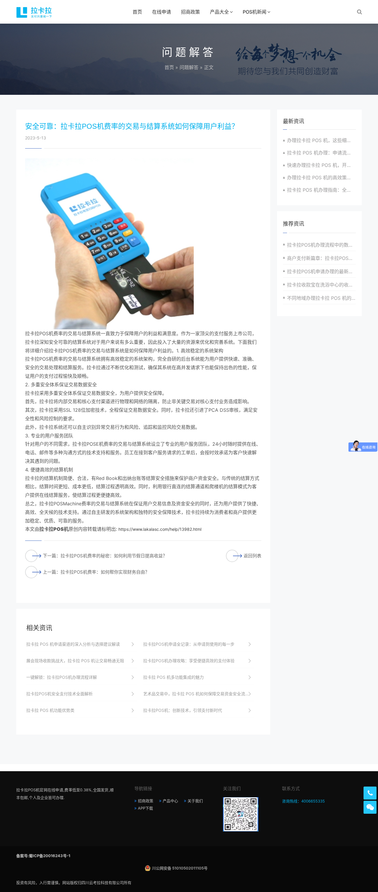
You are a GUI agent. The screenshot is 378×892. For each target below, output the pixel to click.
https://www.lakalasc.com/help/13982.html (159, 529)
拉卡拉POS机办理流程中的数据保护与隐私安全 (321, 245)
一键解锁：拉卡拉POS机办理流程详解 (61, 677)
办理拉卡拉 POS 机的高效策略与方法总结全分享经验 (321, 177)
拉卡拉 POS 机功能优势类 (50, 710)
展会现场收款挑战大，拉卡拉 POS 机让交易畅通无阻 (75, 660)
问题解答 (189, 67)
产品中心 (170, 800)
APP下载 (145, 808)
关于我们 (195, 800)
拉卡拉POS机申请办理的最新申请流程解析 (321, 271)
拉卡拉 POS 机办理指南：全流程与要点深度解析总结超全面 (321, 190)
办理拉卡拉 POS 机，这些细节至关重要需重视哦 (321, 140)
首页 (137, 12)
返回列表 (252, 556)
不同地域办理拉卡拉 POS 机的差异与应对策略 (321, 298)
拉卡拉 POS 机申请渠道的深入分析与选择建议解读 (73, 644)
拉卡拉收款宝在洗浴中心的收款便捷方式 (321, 285)
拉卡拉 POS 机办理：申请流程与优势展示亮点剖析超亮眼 (321, 153)
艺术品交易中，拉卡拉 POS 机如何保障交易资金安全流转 (196, 693)
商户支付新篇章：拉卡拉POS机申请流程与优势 (321, 258)
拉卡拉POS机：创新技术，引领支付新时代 (182, 710)
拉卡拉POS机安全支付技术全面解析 (59, 693)
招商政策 (190, 12)
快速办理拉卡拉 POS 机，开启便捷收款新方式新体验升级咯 (321, 165)
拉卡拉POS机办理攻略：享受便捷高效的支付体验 (188, 660)
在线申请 (161, 12)
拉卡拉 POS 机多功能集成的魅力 (173, 677)
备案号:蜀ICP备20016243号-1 (43, 855)
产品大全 (219, 12)
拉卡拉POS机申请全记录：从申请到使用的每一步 (188, 644)
